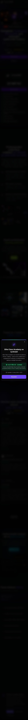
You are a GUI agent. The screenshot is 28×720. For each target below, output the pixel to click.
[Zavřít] (25, 342)
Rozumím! (14, 377)
